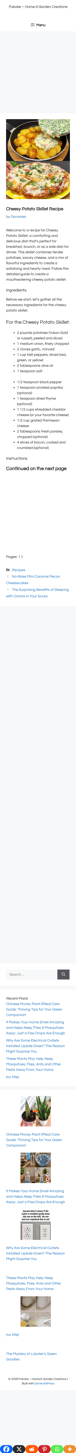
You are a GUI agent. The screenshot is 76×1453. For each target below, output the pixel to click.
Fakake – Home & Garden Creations (38, 7)
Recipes (18, 570)
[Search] (63, 974)
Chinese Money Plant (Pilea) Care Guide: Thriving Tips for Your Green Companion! (34, 1009)
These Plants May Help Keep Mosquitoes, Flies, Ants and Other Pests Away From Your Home (33, 1064)
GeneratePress (44, 1383)
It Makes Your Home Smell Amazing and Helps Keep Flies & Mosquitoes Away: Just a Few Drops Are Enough (35, 1027)
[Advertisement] (38, 73)
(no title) (12, 1077)
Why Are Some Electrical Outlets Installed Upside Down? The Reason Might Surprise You (35, 1046)
